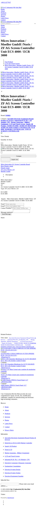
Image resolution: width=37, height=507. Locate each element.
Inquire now (14, 159)
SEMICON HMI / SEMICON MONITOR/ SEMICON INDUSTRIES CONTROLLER (18, 344)
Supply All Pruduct (7, 343)
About (3, 11)
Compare (18, 156)
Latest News (5, 18)
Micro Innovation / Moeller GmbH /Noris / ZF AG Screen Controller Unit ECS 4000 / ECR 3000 (19, 67)
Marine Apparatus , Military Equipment (18, 340)
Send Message (6, 214)
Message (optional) (7, 212)
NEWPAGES (10, 497)
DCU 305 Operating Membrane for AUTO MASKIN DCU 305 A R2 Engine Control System (17, 365)
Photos (3, 16)
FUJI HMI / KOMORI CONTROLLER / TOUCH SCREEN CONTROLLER (17, 345)
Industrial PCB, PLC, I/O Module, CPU (18, 339)
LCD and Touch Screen (12, 63)
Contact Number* (6, 208)
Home (3, 9)
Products (3, 13)
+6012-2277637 (6, 2)
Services (3, 14)
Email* (3, 206)
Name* (3, 204)
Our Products (9, 62)
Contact (3, 20)
